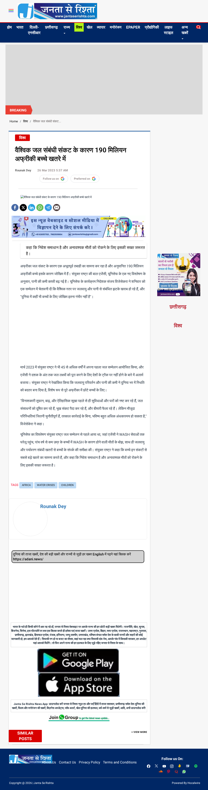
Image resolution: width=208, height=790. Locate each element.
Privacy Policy (89, 762)
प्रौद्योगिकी (152, 27)
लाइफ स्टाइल (168, 30)
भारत (19, 27)
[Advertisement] (104, 75)
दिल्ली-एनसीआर (34, 30)
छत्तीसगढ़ (51, 27)
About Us (49, 762)
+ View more (139, 732)
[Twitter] (23, 206)
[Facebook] (14, 206)
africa (26, 485)
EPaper (133, 27)
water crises (46, 485)
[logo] (57, 11)
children (67, 485)
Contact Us (67, 762)
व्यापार (101, 27)
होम (9, 27)
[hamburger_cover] (11, 10)
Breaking (18, 110)
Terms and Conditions (120, 762)
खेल (89, 27)
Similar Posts (25, 736)
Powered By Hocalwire (186, 783)
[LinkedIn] (31, 206)
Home (14, 121)
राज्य (67, 27)
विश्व (79, 27)
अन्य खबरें (185, 30)
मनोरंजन (115, 27)
